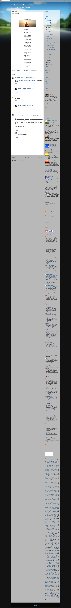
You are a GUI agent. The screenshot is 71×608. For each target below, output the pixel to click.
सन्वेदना (56, 585)
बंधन (45, 553)
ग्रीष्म (47, 529)
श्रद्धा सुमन (48, 202)
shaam (54, 499)
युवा (46, 570)
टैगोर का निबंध (48, 208)
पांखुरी (51, 546)
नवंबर (48, 22)
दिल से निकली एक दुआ (48, 169)
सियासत (48, 589)
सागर (31, 72)
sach (53, 494)
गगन (52, 527)
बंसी (49, 553)
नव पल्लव (54, 542)
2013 (47, 83)
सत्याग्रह (46, 585)
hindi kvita (57, 474)
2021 (47, 68)
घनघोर (50, 529)
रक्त (52, 570)
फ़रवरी (48, 62)
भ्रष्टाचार (46, 560)
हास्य (50, 595)
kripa (52, 482)
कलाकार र (52, 518)
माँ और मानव (51, 176)
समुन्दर (53, 586)
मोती (54, 567)
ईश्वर (49, 515)
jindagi (56, 477)
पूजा (58, 547)
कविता (46, 520)
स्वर (58, 592)
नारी (58, 542)
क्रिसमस (46, 525)
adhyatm (48, 462)
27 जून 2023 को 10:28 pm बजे (25, 97)
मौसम (48, 569)
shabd (58, 499)
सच (50, 584)
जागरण (46, 534)
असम (45, 511)
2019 (47, 72)
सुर (48, 590)
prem (50, 491)
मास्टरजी (52, 565)
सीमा (55, 589)
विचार (47, 447)
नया (46, 542)
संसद (58, 582)
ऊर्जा (55, 516)
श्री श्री (57, 581)
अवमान (56, 510)
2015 (47, 79)
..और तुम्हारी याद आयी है (50, 343)
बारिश (52, 556)
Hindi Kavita (52, 459)
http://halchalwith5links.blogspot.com (27, 80)
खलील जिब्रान (48, 387)
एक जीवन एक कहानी (49, 207)
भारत (49, 559)
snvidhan (47, 503)
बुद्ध (51, 557)
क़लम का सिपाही (49, 396)
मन (47, 562)
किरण (46, 521)
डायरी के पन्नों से (49, 215)
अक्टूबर (48, 23)
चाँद (46, 530)
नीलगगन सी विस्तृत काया (53, 144)
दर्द (53, 536)
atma (47, 466)
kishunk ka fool (47, 482)
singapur (57, 502)
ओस (48, 518)
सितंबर (48, 25)
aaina (50, 461)
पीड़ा (50, 547)
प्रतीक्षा (53, 550)
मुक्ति (46, 566)
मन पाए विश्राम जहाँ (17, 5)
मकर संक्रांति (56, 560)
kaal (52, 478)
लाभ (52, 574)
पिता (47, 547)
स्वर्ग (47, 593)
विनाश (47, 578)
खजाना (50, 525)
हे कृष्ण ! (48, 52)
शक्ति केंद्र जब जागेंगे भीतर (50, 216)
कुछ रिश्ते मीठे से (49, 211)
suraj (58, 503)
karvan (53, 479)
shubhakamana (48, 502)
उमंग (48, 516)
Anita (19, 88)
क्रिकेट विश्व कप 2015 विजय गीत (51, 379)
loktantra (56, 482)
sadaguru (57, 494)
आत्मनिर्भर (55, 512)
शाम (58, 580)
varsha (46, 506)
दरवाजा (50, 536)
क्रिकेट (58, 522)
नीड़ (49, 543)
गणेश (45, 528)
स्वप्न (54, 592)
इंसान (53, 514)
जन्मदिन (51, 532)
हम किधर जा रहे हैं (50, 40)
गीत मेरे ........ (48, 236)
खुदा (58, 525)
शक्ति (58, 578)
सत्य (55, 584)
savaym (46, 499)
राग (53, 572)
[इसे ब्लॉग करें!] (33, 70)
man (56, 483)
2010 (47, 88)
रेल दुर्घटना (49, 51)
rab (56, 491)
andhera (46, 465)
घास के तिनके (54, 529)
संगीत (47, 582)
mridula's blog (49, 342)
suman (54, 503)
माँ (50, 563)
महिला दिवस (47, 563)
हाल (47, 595)
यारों (58, 569)
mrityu (49, 486)
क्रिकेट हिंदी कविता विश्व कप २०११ (51, 524)
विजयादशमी (53, 577)
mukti (52, 486)
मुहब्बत (54, 566)
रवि (58, 570)
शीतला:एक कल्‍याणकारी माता (50, 304)
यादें (55, 569)
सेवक (45, 592)
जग (47, 532)
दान (56, 536)
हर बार (48, 36)
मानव (58, 563)
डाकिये (47, 535)
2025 (47, 14)
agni (58, 462)
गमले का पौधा (48, 257)
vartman (56, 506)
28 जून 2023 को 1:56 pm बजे (27, 132)
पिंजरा (58, 546)
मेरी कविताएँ (48, 432)
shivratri (57, 500)
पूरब (47, 548)
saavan (49, 494)
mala (50, 483)
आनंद (46, 514)
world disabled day (55, 507)
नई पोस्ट (14, 157)
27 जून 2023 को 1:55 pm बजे (28, 77)
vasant (46, 507)
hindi (52, 474)
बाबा (58, 555)
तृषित (55, 535)
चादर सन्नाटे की (48, 314)
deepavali (46, 470)
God (45, 459)
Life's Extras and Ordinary (52, 423)
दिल (48, 538)
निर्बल (46, 543)
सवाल (56, 586)
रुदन (56, 573)
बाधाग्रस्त (54, 555)
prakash (52, 490)
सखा (47, 584)
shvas (53, 502)
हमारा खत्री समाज (49, 303)
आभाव (50, 514)
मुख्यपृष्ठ (27, 157)
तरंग (50, 535)
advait (54, 462)
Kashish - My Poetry (50, 313)
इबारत (56, 514)
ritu (46, 494)
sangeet (57, 496)
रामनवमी (53, 573)
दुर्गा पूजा (46, 539)
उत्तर (17, 86)
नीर (54, 543)
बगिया (52, 553)
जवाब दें (16, 83)
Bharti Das (17, 97)
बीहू (48, 557)
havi (49, 474)
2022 (47, 66)
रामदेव (49, 573)
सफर (46, 586)
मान (54, 563)
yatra (47, 508)
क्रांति (54, 522)
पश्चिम (48, 546)
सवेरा (45, 588)
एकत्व (45, 518)
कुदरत (53, 521)
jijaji (53, 477)
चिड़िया (51, 530)
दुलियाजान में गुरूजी (50, 47)
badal (50, 466)
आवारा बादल (48, 257)
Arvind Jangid (49, 405)
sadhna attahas (54, 495)
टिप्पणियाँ (47, 455)
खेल (47, 526)
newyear (56, 487)
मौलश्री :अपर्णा (48, 444)
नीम (52, 543)
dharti (51, 470)
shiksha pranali (48, 500)
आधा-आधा (49, 32)
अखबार (50, 508)
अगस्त (48, 27)
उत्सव (55, 515)
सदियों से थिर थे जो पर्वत (53, 192)
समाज (49, 586)
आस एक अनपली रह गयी (53, 161)
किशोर (49, 521)
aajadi (53, 461)
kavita (57, 479)
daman (56, 469)
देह (58, 539)
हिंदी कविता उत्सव (49, 597)
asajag (57, 465)
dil (53, 470)
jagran (56, 475)
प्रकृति (46, 550)
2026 (47, 13)
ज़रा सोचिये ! (48, 406)
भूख (53, 559)
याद (52, 569)
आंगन (49, 511)
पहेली (22, 72)
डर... (47, 424)
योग (49, 570)
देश (54, 539)
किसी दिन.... (48, 237)
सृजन (56, 590)
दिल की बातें (48, 378)
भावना (47, 397)
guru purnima (51, 473)
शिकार (47, 581)
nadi (45, 487)
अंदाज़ (47, 295)
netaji (52, 487)
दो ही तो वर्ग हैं (48, 433)
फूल (53, 552)
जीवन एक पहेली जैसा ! (51, 38)
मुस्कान (50, 566)
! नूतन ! (47, 441)
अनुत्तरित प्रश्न (47, 128)
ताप (52, 535)
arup (54, 465)
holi (46, 475)
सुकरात (46, 590)
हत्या (55, 593)
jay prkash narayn (48, 477)
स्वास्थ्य (51, 593)
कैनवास (51, 522)
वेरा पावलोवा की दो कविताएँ (50, 333)
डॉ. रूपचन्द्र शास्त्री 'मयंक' (20, 114)
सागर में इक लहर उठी (49, 212)
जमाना (56, 532)
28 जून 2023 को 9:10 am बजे (27, 105)
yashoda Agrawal (19, 77)
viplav (50, 507)
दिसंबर (48, 20)
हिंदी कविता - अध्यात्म (55, 596)
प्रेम (46, 388)
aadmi (46, 461)
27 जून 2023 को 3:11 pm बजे (27, 88)
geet (47, 473)
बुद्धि (54, 557)
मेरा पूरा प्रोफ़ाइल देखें (48, 104)
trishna (47, 504)
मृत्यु (48, 567)
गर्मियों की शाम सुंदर (50, 45)
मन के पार (50, 152)
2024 (47, 16)
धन (47, 540)
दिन (45, 538)
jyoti (49, 478)
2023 (47, 18)
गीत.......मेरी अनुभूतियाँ (50, 265)
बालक (46, 557)
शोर (54, 581)
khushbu (55, 481)
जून (48, 31)
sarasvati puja (49, 498)
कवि (56, 518)
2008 (47, 90)
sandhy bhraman (52, 496)
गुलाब (55, 528)
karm (50, 479)
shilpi (53, 500)
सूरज (52, 590)
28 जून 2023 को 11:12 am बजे (31, 114)
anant (56, 463)
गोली (58, 528)
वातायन (49, 577)
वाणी (45, 577)
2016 (47, 77)
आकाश (54, 511)
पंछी (58, 543)
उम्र (51, 516)
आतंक (51, 512)
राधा (45, 573)
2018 (47, 74)
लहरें (49, 574)
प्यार (56, 548)
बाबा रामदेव (47, 556)
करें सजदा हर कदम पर (51, 49)
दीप (56, 538)
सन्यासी (53, 585)
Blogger (35, 605)
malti (53, 483)
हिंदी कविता (47, 596)
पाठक (54, 546)
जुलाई (48, 29)
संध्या (54, 582)
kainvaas (46, 479)
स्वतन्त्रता (49, 592)
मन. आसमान (55, 562)
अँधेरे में (47, 324)
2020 (47, 70)
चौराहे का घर (48, 369)
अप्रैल (48, 58)
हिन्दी (58, 597)
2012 (47, 85)
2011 (47, 86)
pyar (53, 491)
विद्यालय (58, 577)
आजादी (46, 512)
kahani (56, 478)
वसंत (56, 576)
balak (58, 466)
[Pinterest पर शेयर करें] (35, 70)
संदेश (47, 452)
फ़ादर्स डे (50, 552)
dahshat (52, 469)
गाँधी (48, 528)
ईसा (52, 515)
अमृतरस (47, 368)
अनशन (46, 510)
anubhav (50, 465)
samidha (46, 496)
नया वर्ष (50, 542)
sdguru (50, 499)
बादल (49, 555)
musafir (56, 486)
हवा (58, 593)
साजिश (54, 588)
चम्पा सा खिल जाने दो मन (51, 43)
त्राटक (47, 266)
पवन (58, 544)
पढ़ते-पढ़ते (47, 332)
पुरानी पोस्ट (40, 157)
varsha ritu (51, 506)
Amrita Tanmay (49, 285)
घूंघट (58, 529)
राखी (50, 572)
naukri (49, 487)
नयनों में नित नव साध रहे (51, 54)
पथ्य (47, 544)
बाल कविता (55, 556)
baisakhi (54, 466)
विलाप (50, 578)
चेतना (58, 530)
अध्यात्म (54, 508)
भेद (56, 559)
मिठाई (56, 565)
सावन (58, 588)
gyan (56, 473)
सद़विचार (47, 352)
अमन (49, 510)
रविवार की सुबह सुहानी (53, 120)
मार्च (48, 60)
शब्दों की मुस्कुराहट (49, 274)
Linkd (47, 246)
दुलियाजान (50, 539)
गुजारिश (52, 528)
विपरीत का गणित (50, 34)
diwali (56, 470)
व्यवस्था (54, 578)
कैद (47, 522)
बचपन (56, 553)
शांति (54, 580)
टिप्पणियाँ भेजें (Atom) (20, 160)
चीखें (54, 530)
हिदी (54, 597)
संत (51, 582)
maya (46, 486)
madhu (46, 483)
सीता (52, 589)
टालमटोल (47, 296)
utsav (56, 504)
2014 (47, 81)
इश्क (45, 515)
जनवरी (48, 64)
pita (45, 490)
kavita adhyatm (50, 481)
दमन (46, 536)
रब (55, 570)
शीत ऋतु (51, 581)
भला (46, 559)
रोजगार (46, 574)
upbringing (52, 504)
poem (48, 490)
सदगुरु (50, 585)
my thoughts (49, 246)
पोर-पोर (53, 548)
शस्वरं (47, 358)
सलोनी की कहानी (48, 184)
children (47, 469)
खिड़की (54, 525)
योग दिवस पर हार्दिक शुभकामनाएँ (52, 41)
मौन (58, 568)
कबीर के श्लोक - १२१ (49, 415)
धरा (50, 540)
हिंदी (53, 595)
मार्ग (48, 565)
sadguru (47, 495)
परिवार (54, 544)
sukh (51, 503)
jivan (46, 478)
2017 (47, 75)
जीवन (19, 72)
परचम (51, 544)
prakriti (56, 490)
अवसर (17, 72)
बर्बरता (45, 555)
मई (48, 57)
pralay (46, 491)
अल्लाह (53, 510)
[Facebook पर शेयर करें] (35, 70)
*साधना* (47, 414)
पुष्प (54, 547)
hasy (46, 474)
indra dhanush (51, 475)
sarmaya (55, 498)
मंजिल (50, 560)
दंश (58, 535)
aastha (57, 461)
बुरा (58, 557)
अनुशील (47, 323)
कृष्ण (58, 521)
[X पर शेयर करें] (34, 70)
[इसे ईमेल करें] (32, 70)
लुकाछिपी (56, 574)
